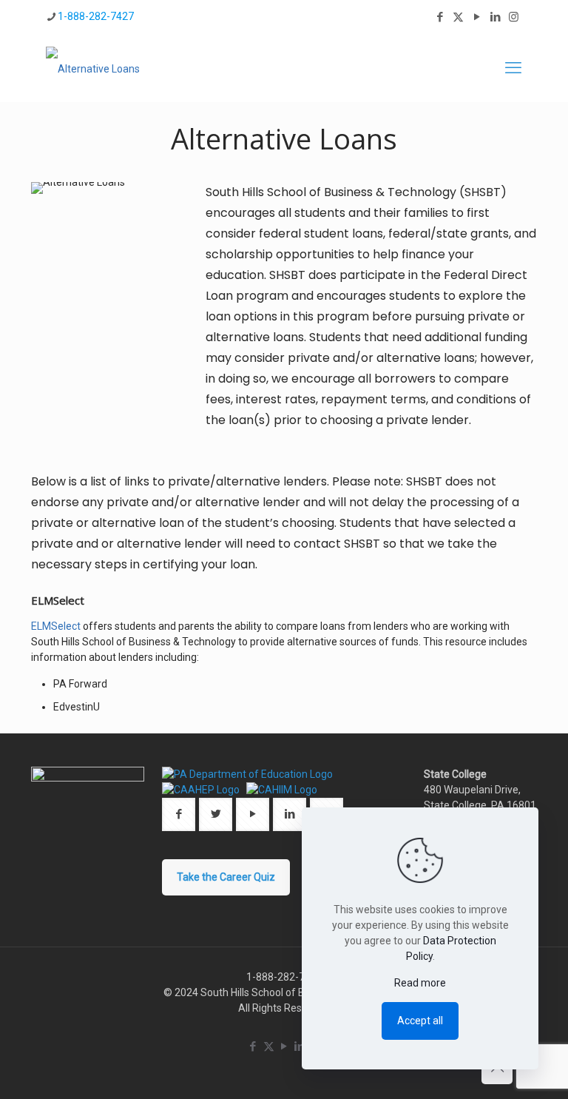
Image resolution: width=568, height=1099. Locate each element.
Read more (420, 983)
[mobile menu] (513, 68)
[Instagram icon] (513, 17)
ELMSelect (56, 626)
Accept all (420, 1020)
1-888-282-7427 (96, 16)
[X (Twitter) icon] (458, 17)
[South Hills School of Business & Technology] (93, 68)
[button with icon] (178, 814)
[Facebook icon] (439, 17)
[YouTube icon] (476, 17)
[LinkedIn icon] (495, 17)
